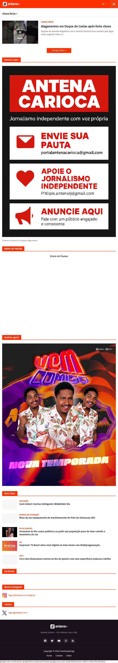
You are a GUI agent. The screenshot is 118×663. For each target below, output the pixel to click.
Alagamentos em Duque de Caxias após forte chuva (76, 26)
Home (49, 655)
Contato (59, 655)
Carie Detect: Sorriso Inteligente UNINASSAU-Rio (44, 504)
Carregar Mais (58, 50)
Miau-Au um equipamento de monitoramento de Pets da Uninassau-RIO (57, 517)
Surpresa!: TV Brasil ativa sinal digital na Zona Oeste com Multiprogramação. (59, 545)
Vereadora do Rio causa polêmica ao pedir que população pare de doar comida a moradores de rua (62, 533)
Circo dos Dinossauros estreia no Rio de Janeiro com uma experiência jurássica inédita (65, 559)
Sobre (69, 655)
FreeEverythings (67, 651)
